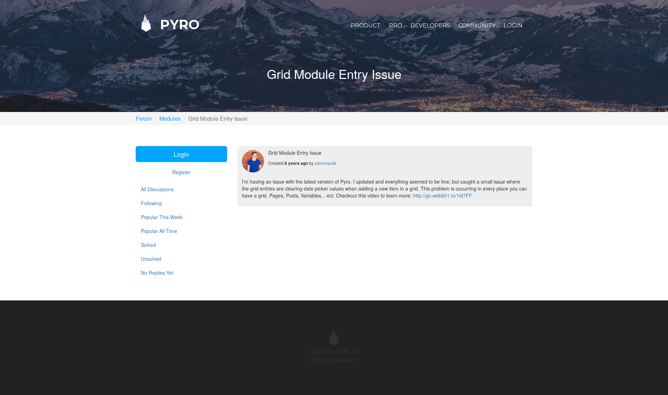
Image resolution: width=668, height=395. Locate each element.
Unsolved (151, 258)
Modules (170, 118)
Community (477, 25)
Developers (430, 25)
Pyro (177, 24)
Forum (144, 118)
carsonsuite (325, 163)
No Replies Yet (157, 272)
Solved (148, 244)
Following (151, 203)
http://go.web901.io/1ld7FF (442, 195)
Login (513, 25)
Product (366, 25)
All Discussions (157, 189)
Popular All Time (159, 230)
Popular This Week (162, 216)
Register (181, 172)
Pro (395, 25)
